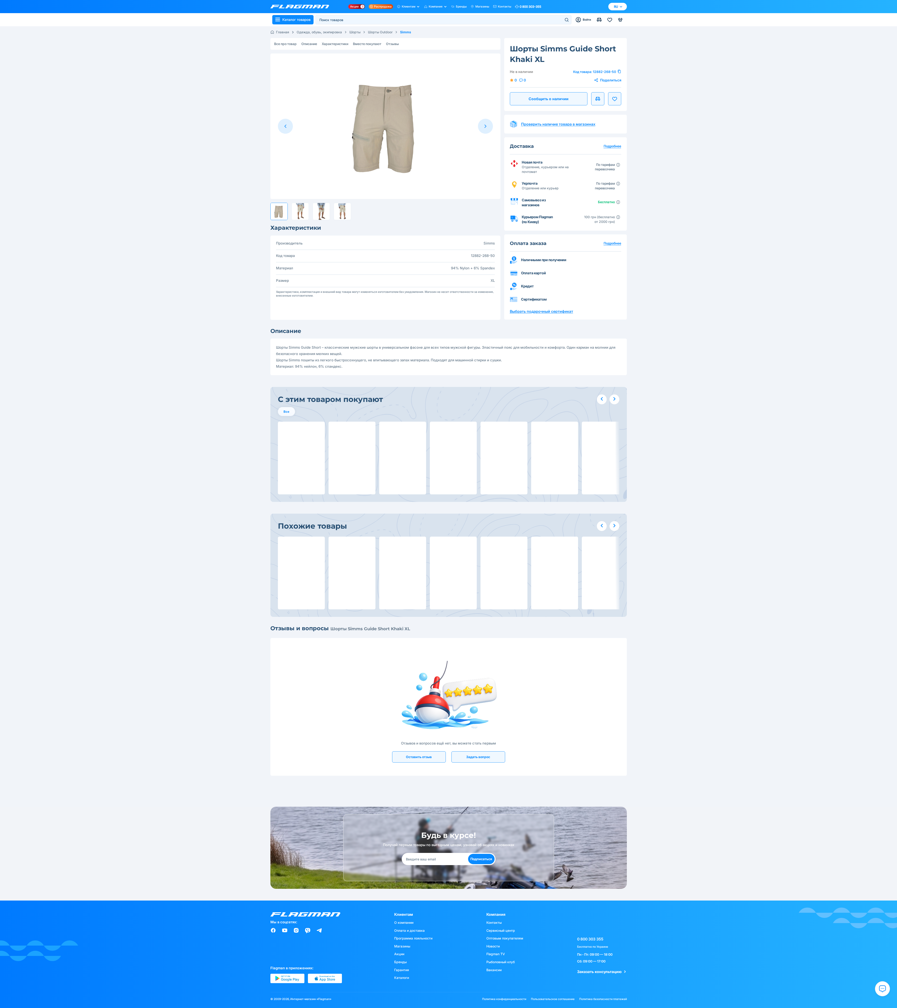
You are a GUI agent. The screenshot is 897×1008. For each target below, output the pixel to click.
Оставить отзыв (419, 757)
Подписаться (481, 859)
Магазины (482, 6)
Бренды (461, 6)
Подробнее (612, 243)
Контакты (504, 6)
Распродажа (383, 6)
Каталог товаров (296, 19)
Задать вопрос (478, 757)
